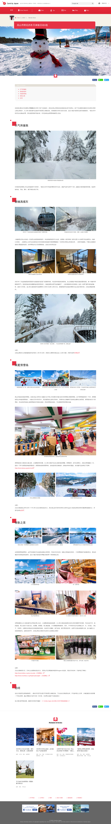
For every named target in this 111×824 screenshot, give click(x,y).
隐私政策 (70, 797)
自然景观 (28, 754)
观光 (24, 754)
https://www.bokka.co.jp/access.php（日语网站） (29, 673)
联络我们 (80, 797)
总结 (21, 98)
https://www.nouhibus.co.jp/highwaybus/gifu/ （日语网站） (31, 675)
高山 (40, 754)
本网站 (76, 353)
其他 (42, 755)
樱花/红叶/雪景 (80, 755)
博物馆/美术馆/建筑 (69, 754)
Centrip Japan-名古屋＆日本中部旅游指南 (55, 701)
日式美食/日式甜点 (49, 754)
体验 (58, 755)
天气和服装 (23, 89)
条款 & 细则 (60, 797)
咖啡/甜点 (38, 755)
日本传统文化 (62, 755)
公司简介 (42, 797)
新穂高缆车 (23, 91)
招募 (50, 797)
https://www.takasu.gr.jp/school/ (24, 468)
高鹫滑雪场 (23, 93)
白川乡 (20, 754)
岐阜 (17, 754)
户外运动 (89, 755)
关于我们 (32, 797)
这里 (21, 510)
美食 (43, 754)
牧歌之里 (22, 95)
